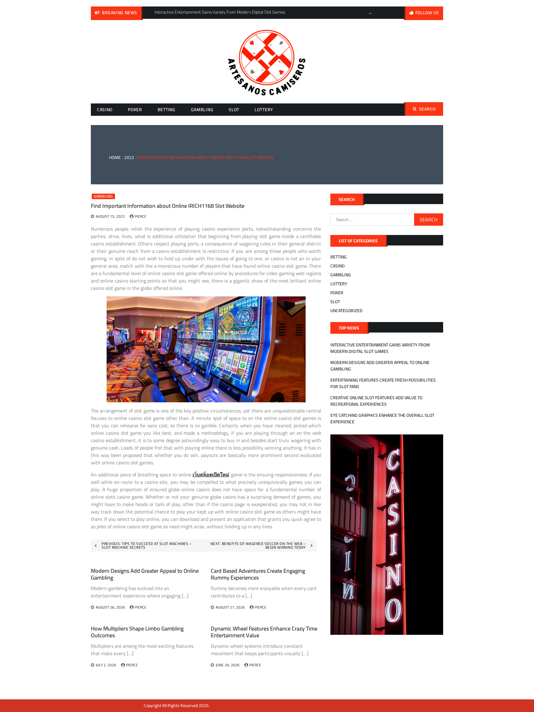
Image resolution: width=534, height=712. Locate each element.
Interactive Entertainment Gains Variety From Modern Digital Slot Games (380, 348)
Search (427, 109)
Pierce (140, 216)
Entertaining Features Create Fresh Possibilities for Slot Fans (383, 383)
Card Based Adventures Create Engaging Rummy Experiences (258, 574)
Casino (104, 110)
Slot (234, 110)
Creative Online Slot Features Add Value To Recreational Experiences (376, 401)
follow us (427, 13)
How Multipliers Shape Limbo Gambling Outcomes (137, 631)
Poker (135, 110)
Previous (370, 13)
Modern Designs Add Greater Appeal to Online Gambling (145, 574)
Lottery (264, 110)
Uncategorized (346, 310)
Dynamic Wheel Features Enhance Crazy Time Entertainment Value (264, 631)
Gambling (202, 110)
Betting (167, 110)
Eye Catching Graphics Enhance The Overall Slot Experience (382, 418)
